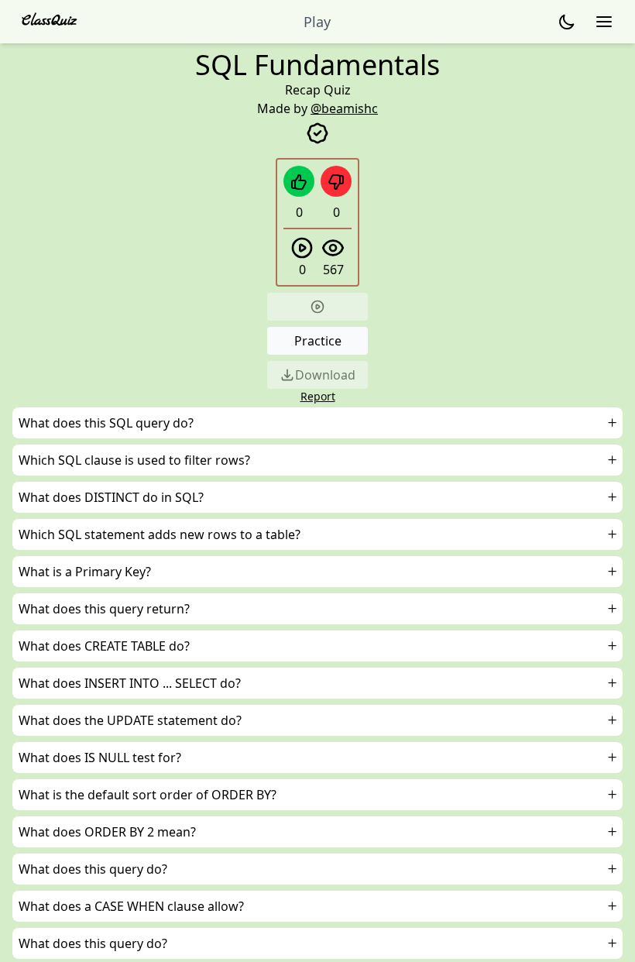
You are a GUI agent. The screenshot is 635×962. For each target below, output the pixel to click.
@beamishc (344, 108)
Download (325, 374)
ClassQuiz (49, 21)
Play (317, 21)
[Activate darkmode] (566, 21)
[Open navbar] (604, 21)
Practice (318, 340)
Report (317, 396)
